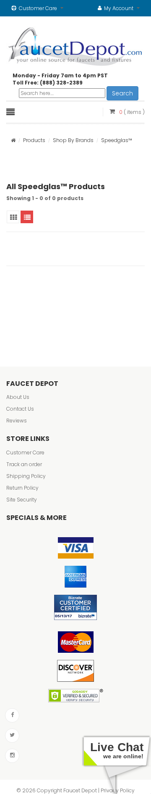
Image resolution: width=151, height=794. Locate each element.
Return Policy (22, 487)
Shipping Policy (26, 476)
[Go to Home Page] (13, 140)
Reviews (16, 420)
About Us (17, 397)
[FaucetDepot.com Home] (75, 44)
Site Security (21, 499)
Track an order (24, 464)
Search (122, 93)
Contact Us (20, 408)
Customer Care (25, 452)
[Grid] (13, 217)
